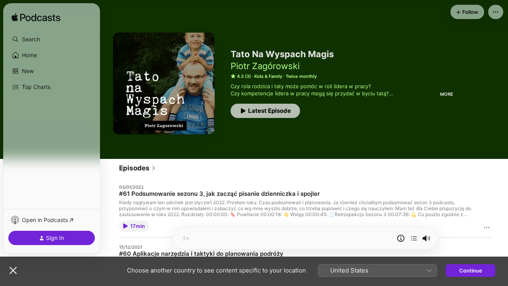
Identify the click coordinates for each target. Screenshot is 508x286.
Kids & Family (268, 76)
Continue (470, 270)
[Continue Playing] (414, 238)
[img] (36, 18)
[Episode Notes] (401, 238)
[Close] (13, 270)
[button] (51, 39)
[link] (137, 168)
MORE (446, 94)
